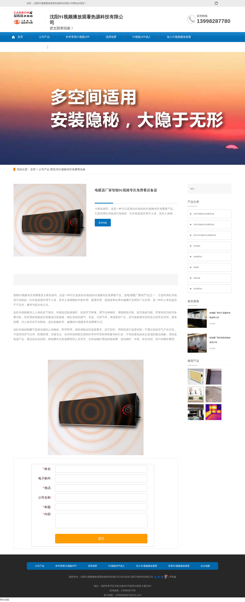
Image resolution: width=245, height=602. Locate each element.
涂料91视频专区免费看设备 (204, 214)
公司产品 (44, 37)
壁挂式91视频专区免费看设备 (67, 169)
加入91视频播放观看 (179, 37)
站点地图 (205, 566)
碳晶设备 (197, 278)
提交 (101, 538)
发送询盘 (103, 222)
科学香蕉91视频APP (78, 37)
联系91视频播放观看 (28, 46)
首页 (20, 37)
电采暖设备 (198, 289)
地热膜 (196, 267)
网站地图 (4, 599)
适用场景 (111, 37)
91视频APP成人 (141, 37)
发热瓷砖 (197, 246)
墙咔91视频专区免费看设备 (204, 224)
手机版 (172, 576)
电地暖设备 (198, 257)
